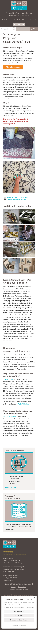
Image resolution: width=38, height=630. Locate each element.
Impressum (28, 584)
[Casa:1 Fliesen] (19, 5)
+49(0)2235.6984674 (19, 20)
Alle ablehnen (19, 616)
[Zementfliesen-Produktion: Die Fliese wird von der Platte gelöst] (11, 249)
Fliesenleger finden (13, 67)
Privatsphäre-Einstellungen (19, 589)
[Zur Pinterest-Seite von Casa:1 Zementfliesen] (19, 24)
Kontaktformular (7, 20)
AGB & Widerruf (17, 584)
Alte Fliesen (7, 595)
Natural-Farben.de (9, 416)
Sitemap (13, 587)
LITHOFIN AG (8, 379)
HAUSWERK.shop (23, 404)
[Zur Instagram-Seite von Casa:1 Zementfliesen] (23, 24)
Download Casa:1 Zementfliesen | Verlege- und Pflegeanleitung (18, 198)
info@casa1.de (31, 20)
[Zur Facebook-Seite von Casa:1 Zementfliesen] (15, 24)
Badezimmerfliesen (27, 595)
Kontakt (8, 584)
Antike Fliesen (16, 595)
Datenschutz (22, 587)
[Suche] (14, 29)
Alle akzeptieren (19, 611)
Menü (35, 29)
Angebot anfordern (11, 487)
